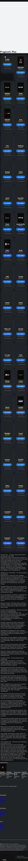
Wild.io (7, 485)
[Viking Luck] (7, 326)
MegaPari (20, 459)
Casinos (2, 825)
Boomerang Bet (21, 224)
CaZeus (21, 381)
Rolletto (21, 302)
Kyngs (7, 224)
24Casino (20, 328)
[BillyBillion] (7, 431)
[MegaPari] (21, 457)
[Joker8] (7, 196)
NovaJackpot (20, 538)
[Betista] (21, 91)
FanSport (7, 459)
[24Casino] (21, 326)
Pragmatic (2, 815)
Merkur (2, 811)
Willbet (21, 172)
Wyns (20, 119)
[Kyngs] (7, 222)
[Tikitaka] (7, 379)
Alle (1, 824)
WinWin (20, 485)
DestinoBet (7, 538)
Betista (20, 93)
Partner (2, 827)
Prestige (7, 59)
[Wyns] (21, 117)
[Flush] (21, 353)
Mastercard (2, 797)
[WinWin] (21, 483)
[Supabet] (7, 300)
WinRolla (7, 172)
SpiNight (20, 407)
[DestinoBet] (7, 536)
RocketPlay (21, 198)
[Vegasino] (21, 274)
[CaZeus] (21, 379)
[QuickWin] (7, 117)
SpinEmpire (21, 67)
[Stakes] (7, 248)
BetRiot (21, 511)
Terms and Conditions (22, 857)
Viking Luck (7, 328)
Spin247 (7, 407)
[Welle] (7, 274)
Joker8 (7, 198)
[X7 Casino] (7, 353)
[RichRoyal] (21, 143)
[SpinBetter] (7, 91)
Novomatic (2, 812)
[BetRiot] (21, 509)
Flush (20, 355)
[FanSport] (7, 457)
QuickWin (7, 119)
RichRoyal (20, 145)
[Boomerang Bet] (21, 222)
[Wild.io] (7, 483)
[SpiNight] (21, 405)
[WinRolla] (7, 170)
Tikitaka (7, 381)
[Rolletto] (21, 300)
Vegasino (20, 276)
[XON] (7, 143)
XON (7, 145)
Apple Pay (2, 800)
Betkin (20, 250)
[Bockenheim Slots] (8, 857)
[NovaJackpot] (21, 536)
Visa (1, 799)
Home (4, 859)
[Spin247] (7, 405)
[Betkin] (21, 248)
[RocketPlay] (21, 196)
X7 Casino (7, 355)
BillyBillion (7, 433)
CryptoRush (7, 511)
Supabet (7, 302)
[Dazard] (21, 431)
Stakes (7, 250)
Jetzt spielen (7, 64)
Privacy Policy (20, 856)
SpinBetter (7, 93)
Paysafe (2, 802)
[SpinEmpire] (21, 65)
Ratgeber (2, 828)
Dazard (21, 433)
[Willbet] (21, 170)
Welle (7, 276)
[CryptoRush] (7, 509)
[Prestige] (7, 56)
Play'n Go (2, 813)
